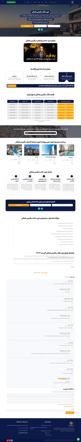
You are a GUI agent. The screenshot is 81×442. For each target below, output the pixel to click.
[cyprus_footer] (63, 423)
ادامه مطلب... (72, 267)
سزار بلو (19, 157)
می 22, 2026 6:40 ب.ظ (67, 370)
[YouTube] (10, 440)
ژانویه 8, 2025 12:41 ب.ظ (67, 308)
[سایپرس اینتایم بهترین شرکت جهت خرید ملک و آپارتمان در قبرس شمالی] (72, 2)
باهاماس (36, 157)
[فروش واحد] (50, 435)
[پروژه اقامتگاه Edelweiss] (49, 150)
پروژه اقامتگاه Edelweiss (51, 157)
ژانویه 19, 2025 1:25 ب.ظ (67, 343)
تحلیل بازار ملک (32, 120)
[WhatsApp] (39, 29)
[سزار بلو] (14, 149)
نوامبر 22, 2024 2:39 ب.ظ (66, 299)
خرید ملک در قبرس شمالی (70, 256)
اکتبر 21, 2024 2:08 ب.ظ (67, 282)
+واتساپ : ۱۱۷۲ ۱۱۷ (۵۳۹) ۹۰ (45, 425)
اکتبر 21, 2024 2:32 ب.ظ (64, 290)
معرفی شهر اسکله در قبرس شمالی (23, 430)
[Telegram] (42, 29)
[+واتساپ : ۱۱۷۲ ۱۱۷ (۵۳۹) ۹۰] (50, 425)
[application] (40, 133)
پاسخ (72, 285)
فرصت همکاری (47, 433)
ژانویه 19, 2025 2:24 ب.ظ (64, 351)
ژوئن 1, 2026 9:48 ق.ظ (64, 379)
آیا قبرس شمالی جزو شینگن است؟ (23, 428)
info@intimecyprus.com (45, 431)
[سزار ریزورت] (66, 150)
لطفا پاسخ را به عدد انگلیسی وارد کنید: (68, 406)
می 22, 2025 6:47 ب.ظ (67, 361)
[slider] (27, 133)
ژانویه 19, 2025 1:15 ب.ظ (67, 326)
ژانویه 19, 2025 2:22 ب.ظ (64, 316)
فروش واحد (47, 435)
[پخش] (40, 52)
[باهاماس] (31, 150)
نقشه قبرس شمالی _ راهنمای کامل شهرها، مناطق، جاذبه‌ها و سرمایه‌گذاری (17, 425)
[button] (25, 2)
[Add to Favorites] (61, 162)
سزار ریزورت (71, 157)
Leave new (67, 277)
